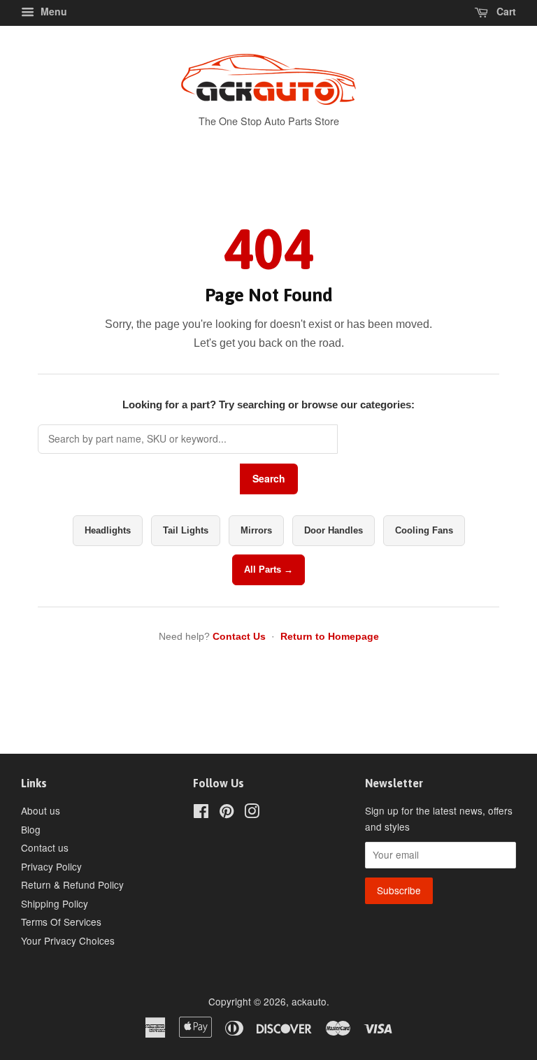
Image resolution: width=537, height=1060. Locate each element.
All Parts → (268, 569)
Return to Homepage (329, 636)
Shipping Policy (54, 903)
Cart (505, 11)
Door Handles (333, 530)
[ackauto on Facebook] (201, 813)
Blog (31, 829)
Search (268, 478)
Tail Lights (185, 530)
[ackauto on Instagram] (251, 813)
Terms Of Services (61, 922)
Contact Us (239, 636)
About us (40, 810)
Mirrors (256, 530)
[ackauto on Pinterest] (226, 813)
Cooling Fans (424, 530)
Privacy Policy (51, 866)
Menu (52, 11)
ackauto (309, 1001)
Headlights (108, 530)
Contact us (45, 847)
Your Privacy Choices (68, 940)
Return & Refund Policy (72, 884)
